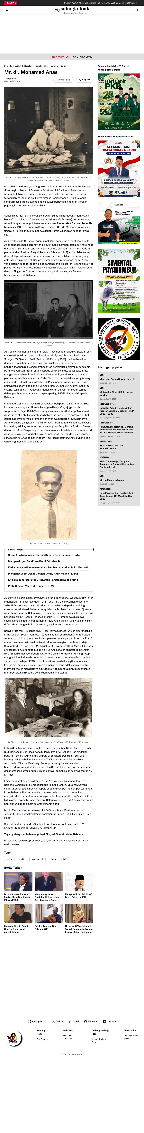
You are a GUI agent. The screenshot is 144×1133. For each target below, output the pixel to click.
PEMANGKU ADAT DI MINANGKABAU (111, 447)
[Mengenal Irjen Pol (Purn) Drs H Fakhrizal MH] (79, 881)
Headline (22, 859)
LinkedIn (111, 1021)
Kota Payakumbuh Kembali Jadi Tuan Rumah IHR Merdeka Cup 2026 (116, 496)
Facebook (93, 1021)
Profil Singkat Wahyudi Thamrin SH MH (31, 586)
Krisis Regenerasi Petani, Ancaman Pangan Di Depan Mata (43, 579)
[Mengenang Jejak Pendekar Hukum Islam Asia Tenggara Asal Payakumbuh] (49, 881)
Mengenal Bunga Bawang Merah (117, 379)
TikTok (76, 1021)
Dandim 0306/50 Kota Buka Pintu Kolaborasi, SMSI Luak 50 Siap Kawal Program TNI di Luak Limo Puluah (87, 3)
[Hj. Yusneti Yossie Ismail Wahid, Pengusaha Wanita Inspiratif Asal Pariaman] (79, 913)
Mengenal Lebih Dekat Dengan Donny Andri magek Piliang (43, 573)
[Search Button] (137, 10)
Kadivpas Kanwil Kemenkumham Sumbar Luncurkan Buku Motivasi (48, 567)
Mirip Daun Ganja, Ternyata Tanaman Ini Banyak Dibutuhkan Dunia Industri (117, 464)
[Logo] (13, 1038)
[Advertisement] (72, 19)
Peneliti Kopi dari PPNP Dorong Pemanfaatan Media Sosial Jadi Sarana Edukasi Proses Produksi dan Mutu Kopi (117, 429)
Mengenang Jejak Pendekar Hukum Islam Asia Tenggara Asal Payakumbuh (47, 897)
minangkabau (106, 441)
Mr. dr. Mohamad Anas (112, 480)
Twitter (60, 1021)
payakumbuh (37, 859)
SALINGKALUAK (75, 1054)
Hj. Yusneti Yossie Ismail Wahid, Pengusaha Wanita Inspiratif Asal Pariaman (79, 929)
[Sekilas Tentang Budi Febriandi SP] (49, 913)
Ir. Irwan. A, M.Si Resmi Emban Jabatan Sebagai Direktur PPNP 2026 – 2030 (117, 411)
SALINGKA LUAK (82, 56)
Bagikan (86, 80)
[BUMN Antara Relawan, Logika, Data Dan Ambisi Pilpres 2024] (18, 881)
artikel (9, 859)
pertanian (104, 457)
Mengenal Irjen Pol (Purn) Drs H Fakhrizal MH (35, 561)
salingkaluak (75, 8)
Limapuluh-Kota (107, 404)
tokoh (64, 859)
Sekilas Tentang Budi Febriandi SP (46, 927)
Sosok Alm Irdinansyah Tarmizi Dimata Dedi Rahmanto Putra (44, 555)
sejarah (52, 859)
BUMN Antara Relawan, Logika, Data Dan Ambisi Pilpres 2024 (17, 897)
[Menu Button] (7, 10)
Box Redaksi (42, 1039)
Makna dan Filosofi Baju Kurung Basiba (117, 393)
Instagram (37, 1021)
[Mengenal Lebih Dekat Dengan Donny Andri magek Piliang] (18, 913)
